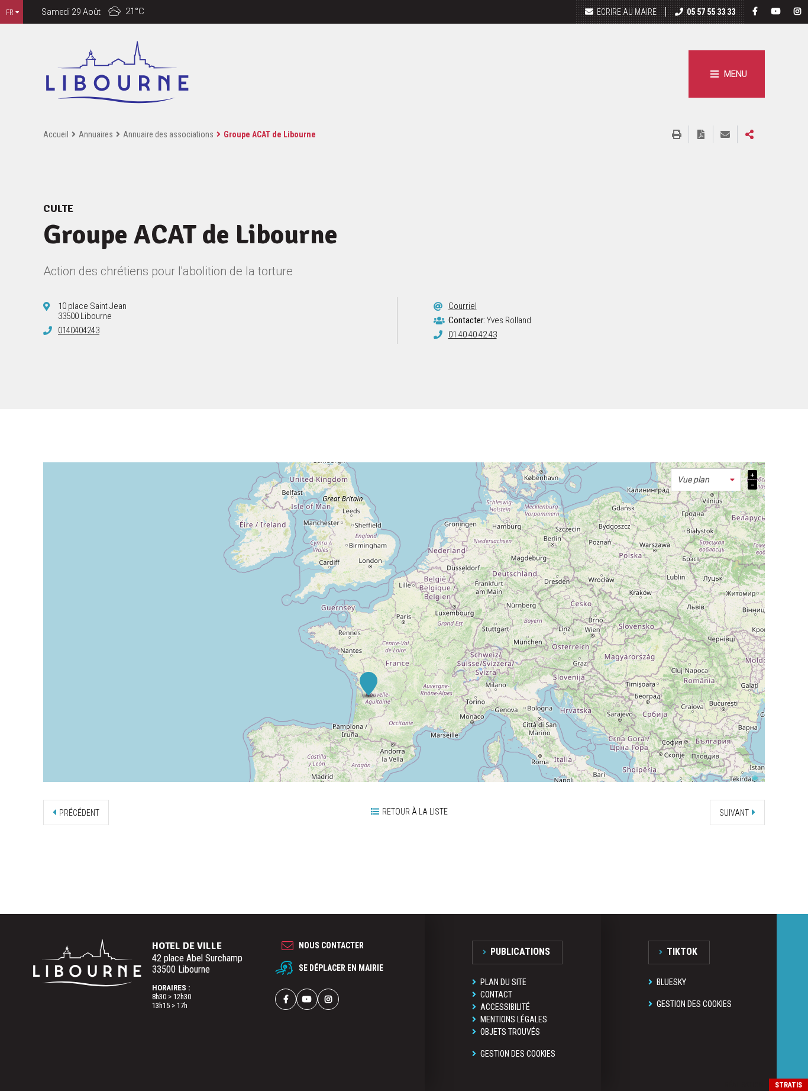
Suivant (734, 813)
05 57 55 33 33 (711, 12)
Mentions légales (513, 1019)
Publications (520, 951)
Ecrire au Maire (627, 12)
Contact (496, 994)
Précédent (79, 813)
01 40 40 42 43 (472, 334)
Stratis (788, 1085)
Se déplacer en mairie (341, 968)
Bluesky (671, 982)
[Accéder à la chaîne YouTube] (776, 11)
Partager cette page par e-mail (725, 134)
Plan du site (503, 982)
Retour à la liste (415, 811)
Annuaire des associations (168, 134)
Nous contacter (331, 945)
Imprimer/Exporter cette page (677, 134)
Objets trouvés (510, 1032)
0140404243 (78, 330)
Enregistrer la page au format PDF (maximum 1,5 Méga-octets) (701, 134)
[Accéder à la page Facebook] (754, 11)
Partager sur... (749, 134)
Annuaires (96, 134)
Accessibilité (505, 1007)
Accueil (56, 134)
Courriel (462, 306)
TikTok (682, 951)
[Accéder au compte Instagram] (797, 11)
